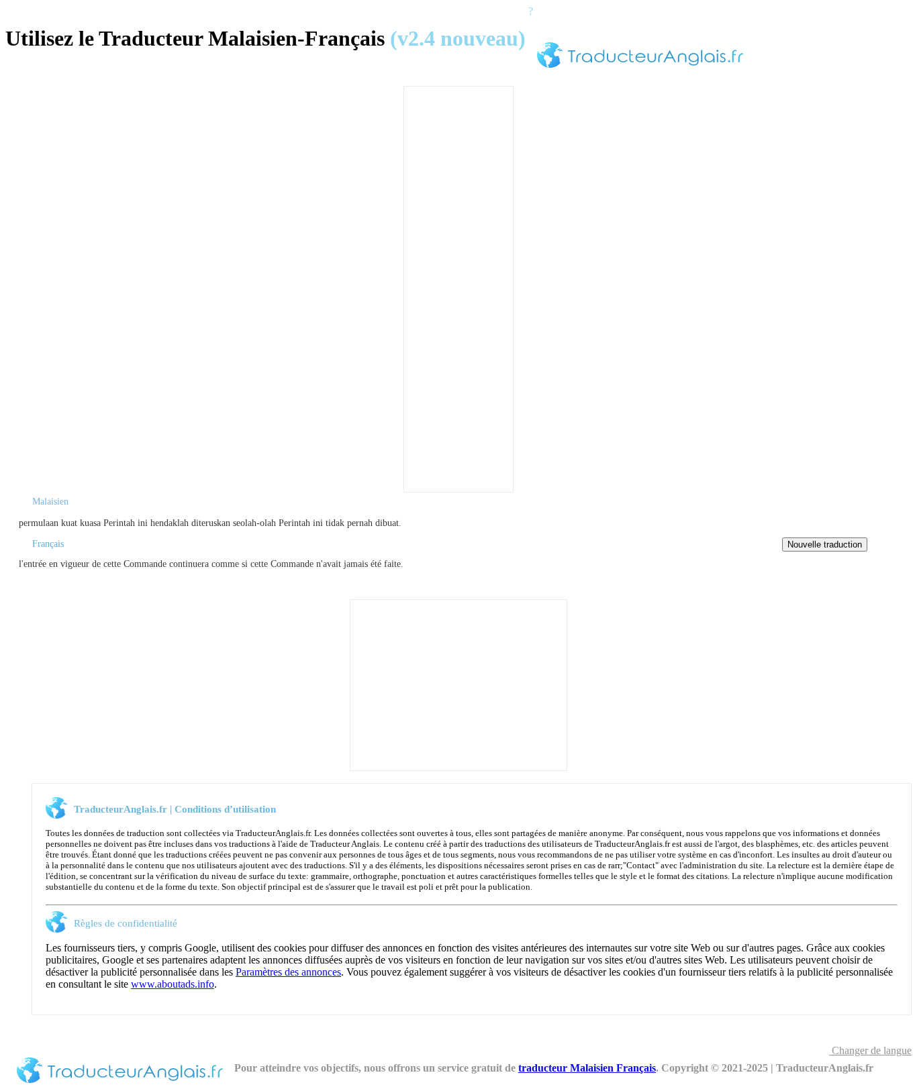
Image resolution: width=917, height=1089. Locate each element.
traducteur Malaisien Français (587, 1068)
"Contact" (641, 865)
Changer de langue (870, 1050)
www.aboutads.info (172, 984)
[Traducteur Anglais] (640, 70)
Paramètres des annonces (288, 972)
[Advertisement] (458, 288)
